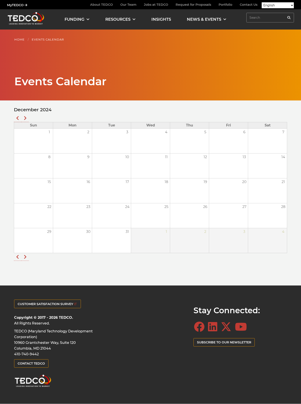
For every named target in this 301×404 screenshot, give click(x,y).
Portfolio (225, 5)
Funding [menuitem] (74, 19)
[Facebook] (200, 326)
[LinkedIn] (214, 326)
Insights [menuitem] (161, 19)
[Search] (289, 18)
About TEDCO (101, 5)
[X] (227, 326)
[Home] (26, 19)
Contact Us (248, 5)
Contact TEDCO (31, 363)
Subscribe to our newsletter (224, 342)
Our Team (128, 5)
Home (19, 39)
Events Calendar (48, 39)
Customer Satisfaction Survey (45, 304)
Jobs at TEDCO (156, 5)
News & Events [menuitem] (204, 19)
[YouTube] (242, 326)
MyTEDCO (15, 5)
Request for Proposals (193, 5)
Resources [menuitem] (117, 19)
